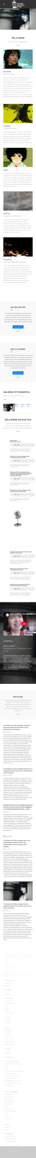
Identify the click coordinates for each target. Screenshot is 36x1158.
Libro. (5, 170)
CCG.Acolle (8, 1035)
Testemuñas (8, 994)
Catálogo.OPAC (9, 1085)
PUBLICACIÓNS (9, 1042)
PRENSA (7, 1124)
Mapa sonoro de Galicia (11, 1073)
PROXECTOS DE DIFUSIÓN (11, 1092)
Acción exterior (9, 1037)
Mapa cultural (8, 1108)
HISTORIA (7, 989)
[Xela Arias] (18, 405)
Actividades (8, 1030)
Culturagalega (8, 1094)
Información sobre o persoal (11, 1141)
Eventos (7, 1129)
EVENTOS (7, 1028)
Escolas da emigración (10, 1111)
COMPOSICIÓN (9, 998)
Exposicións (8, 1033)
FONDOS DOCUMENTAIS (12, 1061)
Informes (7, 1051)
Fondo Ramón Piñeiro (10, 1078)
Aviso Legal (18, 1150)
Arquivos (7, 1010)
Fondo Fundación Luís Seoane (12, 1080)
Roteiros (7, 1106)
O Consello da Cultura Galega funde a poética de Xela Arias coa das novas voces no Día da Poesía (17, 906)
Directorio (7, 1019)
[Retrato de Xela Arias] (9, 407)
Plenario (7, 1005)
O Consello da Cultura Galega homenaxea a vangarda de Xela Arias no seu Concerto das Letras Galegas (18, 771)
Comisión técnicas (9, 1013)
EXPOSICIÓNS (9, 1057)
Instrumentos (8, 1118)
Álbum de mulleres (9, 1099)
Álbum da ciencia (9, 1096)
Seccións (7, 1008)
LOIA (6, 1116)
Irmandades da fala (9, 1101)
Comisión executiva (10, 1003)
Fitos (6, 992)
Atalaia (6, 1113)
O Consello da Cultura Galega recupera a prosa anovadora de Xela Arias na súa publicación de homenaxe (16, 727)
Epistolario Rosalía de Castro (12, 1076)
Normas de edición (9, 1044)
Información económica (10, 1138)
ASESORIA (7, 1048)
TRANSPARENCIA (9, 1133)
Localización (8, 1017)
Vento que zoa (8, 1104)
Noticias (7, 1127)
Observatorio (8, 1053)
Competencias (8, 983)
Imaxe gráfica (8, 1022)
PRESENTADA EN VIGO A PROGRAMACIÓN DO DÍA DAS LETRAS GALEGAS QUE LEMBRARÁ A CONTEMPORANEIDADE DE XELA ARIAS (18, 807)
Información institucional (10, 1136)
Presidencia (8, 1001)
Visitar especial (18, 327)
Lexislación (7, 985)
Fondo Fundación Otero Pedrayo (13, 1083)
